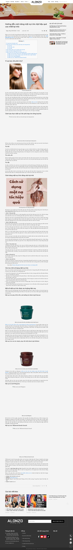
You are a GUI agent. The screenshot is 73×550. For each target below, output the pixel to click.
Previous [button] (5, 504)
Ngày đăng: (8, 30)
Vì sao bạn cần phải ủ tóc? (12, 43)
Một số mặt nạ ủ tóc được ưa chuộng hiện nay (16, 52)
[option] (15, 503)
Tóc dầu (9, 48)
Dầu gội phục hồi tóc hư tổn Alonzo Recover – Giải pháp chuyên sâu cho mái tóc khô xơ (58, 30)
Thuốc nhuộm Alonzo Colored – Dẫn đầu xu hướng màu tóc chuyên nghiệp (58, 34)
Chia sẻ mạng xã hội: (36, 485)
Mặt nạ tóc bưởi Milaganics (13, 56)
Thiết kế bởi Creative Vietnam (41, 548)
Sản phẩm (17, 1)
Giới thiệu (12, 1)
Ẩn (23, 41)
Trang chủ (7, 1)
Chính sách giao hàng (26, 540)
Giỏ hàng (56, 1)
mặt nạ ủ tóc (34, 102)
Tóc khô (9, 45)
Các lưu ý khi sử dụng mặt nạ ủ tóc (13, 51)
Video (49, 1)
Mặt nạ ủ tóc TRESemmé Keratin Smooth (16, 57)
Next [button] (68, 504)
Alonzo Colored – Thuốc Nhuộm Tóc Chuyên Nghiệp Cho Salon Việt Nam (58, 38)
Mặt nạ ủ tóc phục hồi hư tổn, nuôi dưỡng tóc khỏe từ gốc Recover (22, 53)
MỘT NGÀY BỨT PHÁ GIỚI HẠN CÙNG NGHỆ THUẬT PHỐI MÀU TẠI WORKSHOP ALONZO (61, 43)
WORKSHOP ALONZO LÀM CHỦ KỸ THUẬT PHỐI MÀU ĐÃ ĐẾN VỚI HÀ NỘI (15, 510)
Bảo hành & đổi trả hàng (26, 535)
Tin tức (26, 1)
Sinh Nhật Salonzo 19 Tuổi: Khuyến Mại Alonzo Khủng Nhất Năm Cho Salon (58, 26)
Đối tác (22, 1)
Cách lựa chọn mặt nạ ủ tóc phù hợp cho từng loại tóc (18, 44)
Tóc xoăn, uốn (10, 47)
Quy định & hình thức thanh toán (28, 543)
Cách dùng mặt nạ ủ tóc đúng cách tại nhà (15, 49)
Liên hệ (52, 1)
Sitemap (23, 546)
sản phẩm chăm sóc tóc (26, 473)
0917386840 (70, 542)
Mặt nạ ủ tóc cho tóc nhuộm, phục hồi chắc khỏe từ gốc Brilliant (21, 54)
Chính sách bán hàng (26, 538)
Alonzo (30, 37)
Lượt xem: (24, 30)
